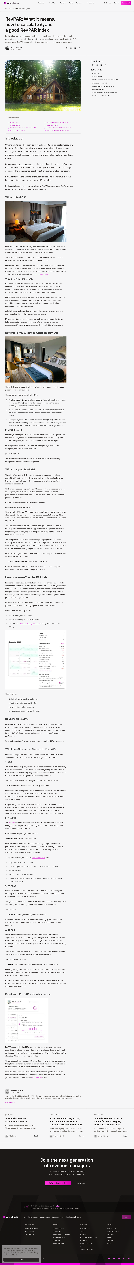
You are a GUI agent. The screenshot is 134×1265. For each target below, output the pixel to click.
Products (41, 3)
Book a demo (81, 1183)
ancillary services (38, 857)
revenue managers (25, 164)
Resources (91, 3)
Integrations (85, 1228)
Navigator (56, 1240)
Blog (6, 9)
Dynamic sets (58, 1231)
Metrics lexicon (86, 1243)
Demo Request (30, 1234)
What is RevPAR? (15, 125)
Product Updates (86, 1249)
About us (110, 1234)
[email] (75, 48)
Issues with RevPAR (52, 125)
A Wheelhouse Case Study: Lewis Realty (16, 1120)
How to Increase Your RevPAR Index (57, 122)
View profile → (10, 1102)
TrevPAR (11, 822)
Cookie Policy (33, 1253)
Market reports (59, 1237)
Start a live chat (31, 1228)
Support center (113, 1231)
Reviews (63, 3)
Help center (29, 1231)
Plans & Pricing (58, 1243)
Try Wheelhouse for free (58, 1183)
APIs (81, 1246)
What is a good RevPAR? (17, 130)
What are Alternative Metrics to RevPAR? (59, 128)
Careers (110, 1237)
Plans (71, 3)
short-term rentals (40, 274)
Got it (21, 1260)
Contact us (111, 1228)
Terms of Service (12, 1255)
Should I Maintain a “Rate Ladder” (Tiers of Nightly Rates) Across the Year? (108, 1122)
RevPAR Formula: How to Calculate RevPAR (23, 128)
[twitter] (66, 48)
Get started (126, 3)
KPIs (17, 167)
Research (79, 3)
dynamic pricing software (30, 623)
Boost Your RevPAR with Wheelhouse (58, 130)
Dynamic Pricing (58, 1228)
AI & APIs (52, 3)
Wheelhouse (37, 1078)
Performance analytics (61, 1234)
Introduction (14, 122)
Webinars (110, 1240)
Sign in (116, 3)
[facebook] (71, 48)
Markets (83, 1231)
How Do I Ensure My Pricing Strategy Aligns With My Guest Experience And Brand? (66, 1122)
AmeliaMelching (16, 47)
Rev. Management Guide (88, 1237)
